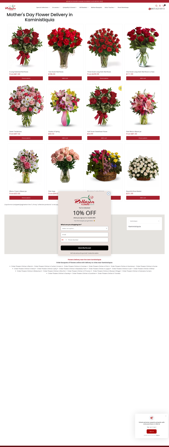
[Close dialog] (108, 193)
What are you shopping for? (71, 225)
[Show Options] (106, 228)
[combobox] (84, 228)
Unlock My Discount (84, 248)
